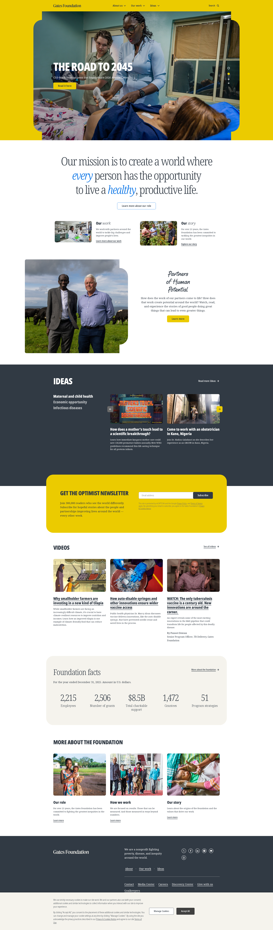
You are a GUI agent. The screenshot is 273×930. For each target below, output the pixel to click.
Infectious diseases (67, 408)
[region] (136, 911)
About (129, 868)
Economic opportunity (70, 402)
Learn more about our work (108, 240)
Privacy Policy (182, 503)
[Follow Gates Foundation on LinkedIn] (197, 850)
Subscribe (203, 495)
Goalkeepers (132, 890)
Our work (145, 868)
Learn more (178, 318)
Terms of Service (196, 503)
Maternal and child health (73, 396)
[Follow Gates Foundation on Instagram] (204, 850)
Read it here (65, 85)
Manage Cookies (161, 911)
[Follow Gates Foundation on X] (183, 850)
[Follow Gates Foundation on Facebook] (190, 850)
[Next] (228, 83)
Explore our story (189, 244)
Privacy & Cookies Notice (106, 919)
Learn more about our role (136, 206)
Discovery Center (182, 884)
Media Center (146, 884)
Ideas (160, 868)
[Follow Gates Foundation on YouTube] (211, 850)
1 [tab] (229, 68)
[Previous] (228, 79)
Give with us (205, 884)
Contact (129, 884)
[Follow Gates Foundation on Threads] (183, 857)
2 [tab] (229, 74)
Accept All (185, 911)
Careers (163, 884)
